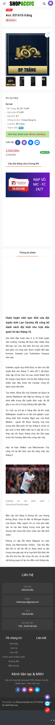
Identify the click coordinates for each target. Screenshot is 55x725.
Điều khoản (13, 665)
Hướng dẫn (14, 661)
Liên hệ (13, 648)
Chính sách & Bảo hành (13, 657)
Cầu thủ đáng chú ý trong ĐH (23, 163)
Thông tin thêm (27, 252)
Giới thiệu (13, 643)
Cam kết (14, 652)
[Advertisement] (28, 219)
